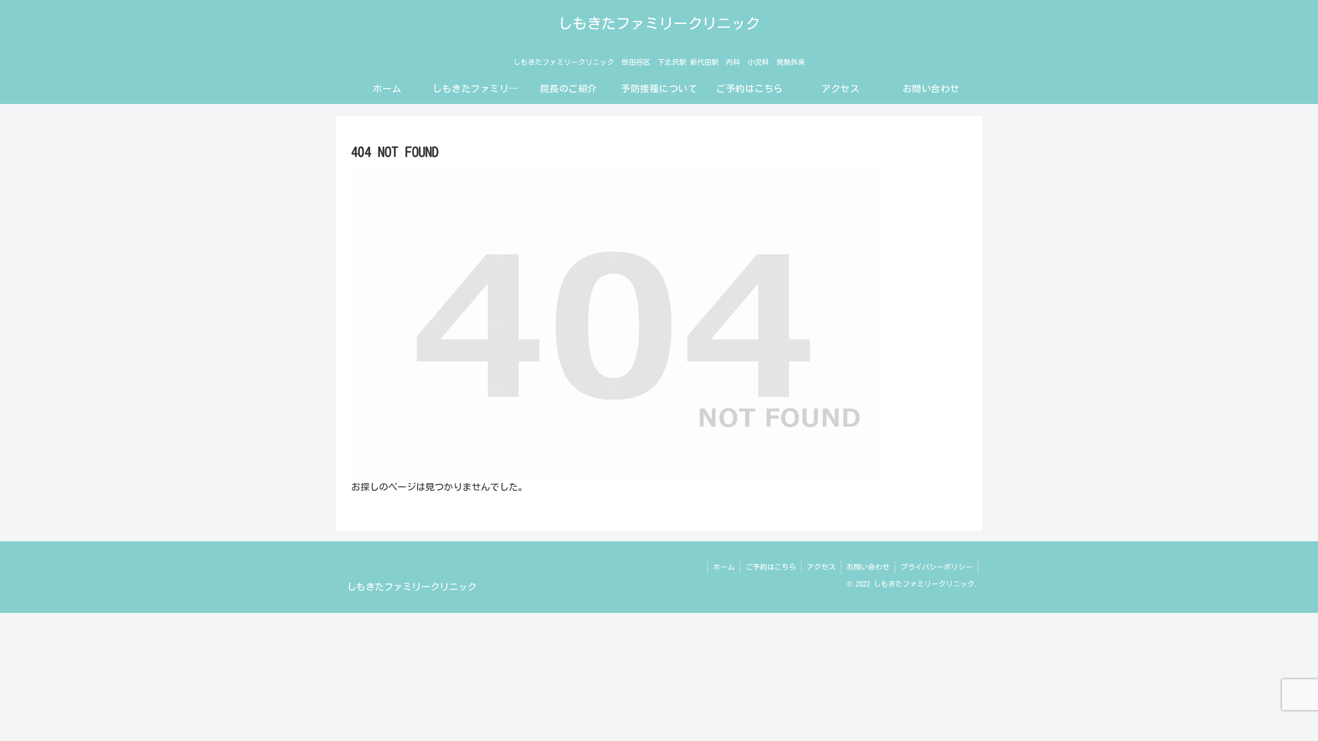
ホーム (724, 567)
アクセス (821, 567)
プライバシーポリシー (936, 567)
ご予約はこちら (770, 567)
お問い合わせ (868, 567)
